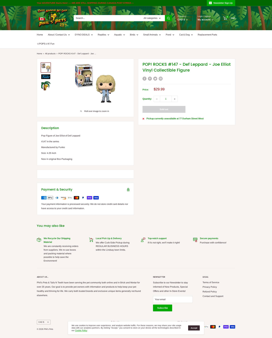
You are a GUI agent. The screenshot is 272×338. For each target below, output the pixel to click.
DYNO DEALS (82, 34)
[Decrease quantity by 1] (157, 99)
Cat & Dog (184, 34)
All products (50, 53)
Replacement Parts (207, 34)
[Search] (168, 18)
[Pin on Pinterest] (150, 78)
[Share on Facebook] (144, 78)
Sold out (164, 109)
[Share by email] (161, 78)
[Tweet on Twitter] (155, 78)
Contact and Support (213, 296)
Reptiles (102, 34)
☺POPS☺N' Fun (45, 43)
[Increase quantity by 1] (175, 99)
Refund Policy (210, 291)
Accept (194, 328)
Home (40, 34)
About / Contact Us (57, 34)
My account (204, 19)
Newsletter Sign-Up (223, 3)
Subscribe (162, 308)
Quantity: (147, 99)
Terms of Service (211, 282)
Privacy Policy (210, 287)
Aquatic (118, 34)
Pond (168, 34)
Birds (132, 34)
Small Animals (150, 34)
